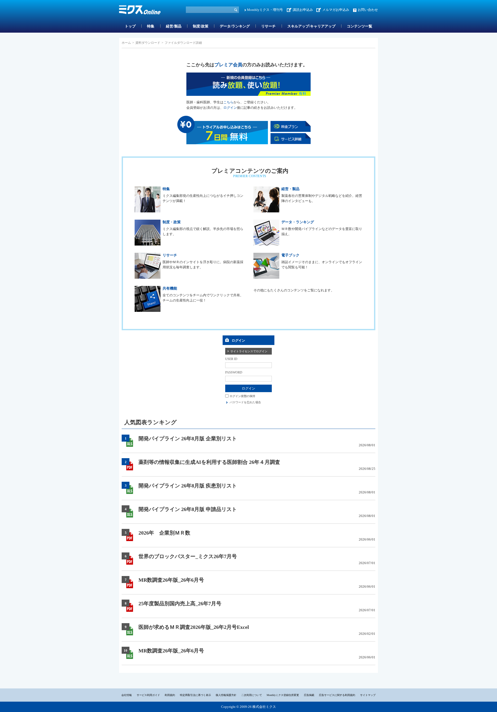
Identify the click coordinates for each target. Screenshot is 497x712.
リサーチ (268, 26)
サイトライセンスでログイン (248, 351)
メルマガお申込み (335, 10)
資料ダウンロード (147, 43)
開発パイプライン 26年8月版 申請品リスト (187, 509)
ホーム (126, 43)
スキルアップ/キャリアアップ (311, 26)
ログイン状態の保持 (242, 395)
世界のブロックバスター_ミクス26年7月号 (187, 556)
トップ (130, 26)
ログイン (230, 108)
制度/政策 (200, 26)
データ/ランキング (235, 26)
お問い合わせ (368, 10)
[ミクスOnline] (139, 10)
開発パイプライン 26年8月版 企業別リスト (187, 438)
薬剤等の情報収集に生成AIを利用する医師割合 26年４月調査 (209, 462)
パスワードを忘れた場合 (245, 402)
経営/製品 (173, 26)
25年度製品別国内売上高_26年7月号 (179, 603)
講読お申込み (303, 10)
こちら (228, 102)
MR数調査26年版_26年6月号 (171, 580)
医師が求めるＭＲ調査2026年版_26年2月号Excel (193, 627)
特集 (150, 26)
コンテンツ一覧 (359, 26)
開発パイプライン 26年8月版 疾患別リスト (187, 485)
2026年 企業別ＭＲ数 (164, 533)
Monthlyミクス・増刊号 (265, 10)
